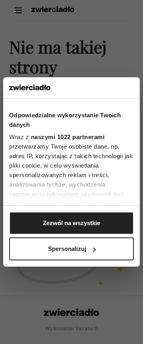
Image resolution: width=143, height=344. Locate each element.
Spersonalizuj (67, 248)
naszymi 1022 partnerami (68, 137)
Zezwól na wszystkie (71, 223)
